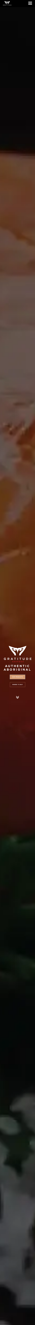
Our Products (17, 677)
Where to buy (17, 684)
